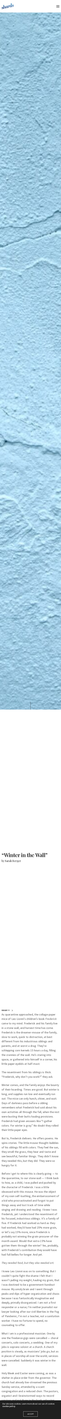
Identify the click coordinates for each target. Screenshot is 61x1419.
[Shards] (8, 6)
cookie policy (8, 1406)
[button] (8, 1010)
